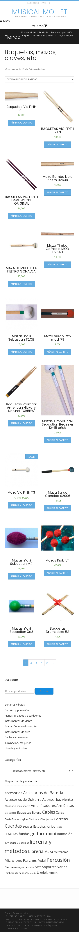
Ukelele (43, 872)
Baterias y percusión (17, 710)
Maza (48, 851)
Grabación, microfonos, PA (21, 726)
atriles (8, 812)
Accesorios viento (57, 799)
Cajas (60, 812)
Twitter (45, 3)
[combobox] (39, 770)
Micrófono (13, 860)
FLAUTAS (11, 834)
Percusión (58, 859)
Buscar (44, 691)
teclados (21, 873)
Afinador (9, 805)
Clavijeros (46, 819)
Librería (36, 851)
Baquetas (24, 812)
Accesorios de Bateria (43, 792)
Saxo (38, 867)
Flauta (59, 826)
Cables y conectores (17, 737)
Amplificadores (43, 805)
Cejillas (24, 819)
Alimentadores (22, 805)
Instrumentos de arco (17, 732)
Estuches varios (44, 826)
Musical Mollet (39, 11)
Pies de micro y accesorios (19, 867)
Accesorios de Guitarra (23, 799)
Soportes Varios (54, 867)
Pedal (41, 860)
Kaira (25, 913)
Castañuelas (12, 819)
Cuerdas (13, 826)
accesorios (13, 792)
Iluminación (63, 834)
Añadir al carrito (21, 122)
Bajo (13, 812)
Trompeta (31, 873)
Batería (37, 813)
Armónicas (65, 805)
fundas (24, 834)
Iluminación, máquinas (18, 743)
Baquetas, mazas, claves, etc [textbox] (38, 771)
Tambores (10, 873)
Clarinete (34, 819)
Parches (30, 860)
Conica (16, 913)
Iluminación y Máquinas (17, 842)
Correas (61, 818)
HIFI (50, 834)
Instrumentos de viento (18, 721)
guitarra (38, 833)
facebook (33, 3)
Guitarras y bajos (15, 704)
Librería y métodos (16, 748)
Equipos (28, 826)
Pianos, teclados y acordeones (23, 715)
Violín (53, 873)
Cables (48, 812)
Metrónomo (61, 852)
